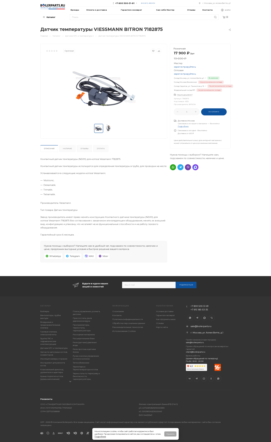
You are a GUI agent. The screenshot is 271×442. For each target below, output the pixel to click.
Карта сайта (162, 327)
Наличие (67, 149)
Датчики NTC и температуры (54, 348)
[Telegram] (180, 167)
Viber (212, 318)
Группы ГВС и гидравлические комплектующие (48, 341)
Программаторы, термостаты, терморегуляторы (82, 328)
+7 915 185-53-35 (199, 309)
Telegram (197, 318)
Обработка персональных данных (128, 323)
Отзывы (84, 149)
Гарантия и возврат (165, 315)
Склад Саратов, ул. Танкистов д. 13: (189, 86)
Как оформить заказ (165, 319)
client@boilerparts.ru (195, 352)
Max (204, 318)
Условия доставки (164, 311)
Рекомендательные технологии (127, 327)
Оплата (101, 149)
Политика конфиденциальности (127, 319)
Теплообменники (81, 363)
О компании (118, 311)
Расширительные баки (84, 338)
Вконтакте (189, 379)
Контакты (117, 315)
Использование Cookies (124, 331)
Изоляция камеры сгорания (53, 359)
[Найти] (215, 17)
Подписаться (186, 285)
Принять (170, 434)
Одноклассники (211, 379)
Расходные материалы (84, 334)
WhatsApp (190, 318)
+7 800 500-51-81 (125, 3)
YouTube (204, 379)
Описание (49, 149)
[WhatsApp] (173, 167)
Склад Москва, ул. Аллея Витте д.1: (189, 78)
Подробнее (100, 436)
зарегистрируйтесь (185, 66)
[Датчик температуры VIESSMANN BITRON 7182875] (104, 88)
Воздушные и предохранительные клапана (50, 325)
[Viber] (188, 167)
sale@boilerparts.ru (201, 326)
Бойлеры (44, 311)
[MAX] (195, 167)
